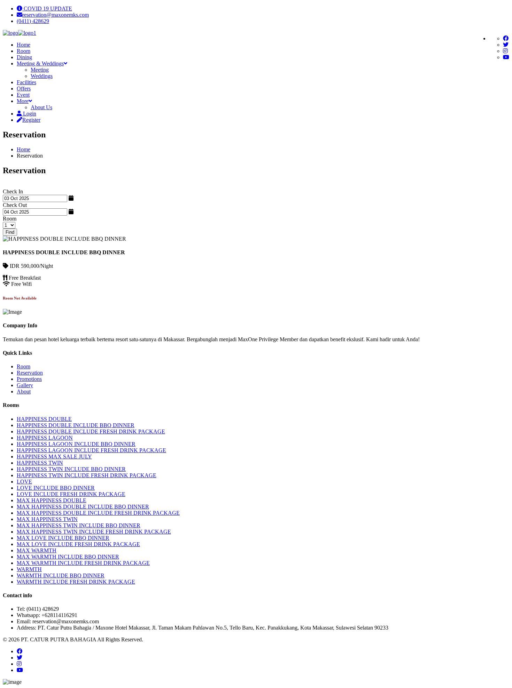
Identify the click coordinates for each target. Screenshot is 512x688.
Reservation (30, 373)
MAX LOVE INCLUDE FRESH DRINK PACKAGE (78, 544)
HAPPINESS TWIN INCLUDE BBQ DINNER (71, 469)
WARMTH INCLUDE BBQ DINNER (60, 575)
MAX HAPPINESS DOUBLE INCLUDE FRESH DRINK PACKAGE (98, 513)
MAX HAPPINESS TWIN (47, 519)
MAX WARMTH (36, 550)
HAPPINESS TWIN (40, 463)
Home (23, 149)
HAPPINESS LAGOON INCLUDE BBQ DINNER (76, 444)
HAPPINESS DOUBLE (44, 419)
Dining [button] (24, 57)
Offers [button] (24, 88)
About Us (41, 107)
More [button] (23, 101)
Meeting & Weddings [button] (40, 63)
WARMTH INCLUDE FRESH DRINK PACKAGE (76, 582)
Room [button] (23, 51)
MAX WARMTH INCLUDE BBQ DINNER (68, 557)
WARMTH (29, 569)
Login (29, 114)
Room (9, 219)
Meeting (40, 70)
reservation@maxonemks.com (55, 15)
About (24, 391)
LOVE (24, 482)
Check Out (15, 205)
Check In (13, 191)
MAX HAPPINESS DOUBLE (51, 500)
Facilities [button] (26, 82)
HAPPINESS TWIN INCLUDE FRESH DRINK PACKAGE (86, 475)
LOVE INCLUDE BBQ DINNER (56, 488)
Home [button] (23, 45)
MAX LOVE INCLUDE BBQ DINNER (63, 538)
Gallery (25, 385)
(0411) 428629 (33, 21)
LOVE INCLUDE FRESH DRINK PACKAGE (71, 494)
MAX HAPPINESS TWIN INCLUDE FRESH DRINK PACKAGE (94, 532)
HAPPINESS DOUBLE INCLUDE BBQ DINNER (75, 425)
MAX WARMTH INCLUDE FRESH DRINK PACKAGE (83, 563)
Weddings (42, 76)
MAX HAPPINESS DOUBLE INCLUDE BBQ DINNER (83, 507)
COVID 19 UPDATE (47, 8)
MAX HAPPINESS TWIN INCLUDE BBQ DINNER (78, 525)
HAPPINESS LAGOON (45, 438)
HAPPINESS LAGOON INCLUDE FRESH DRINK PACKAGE (91, 450)
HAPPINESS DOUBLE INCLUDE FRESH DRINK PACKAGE (91, 431)
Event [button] (23, 95)
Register (31, 120)
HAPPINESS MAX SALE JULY (54, 456)
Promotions (29, 379)
